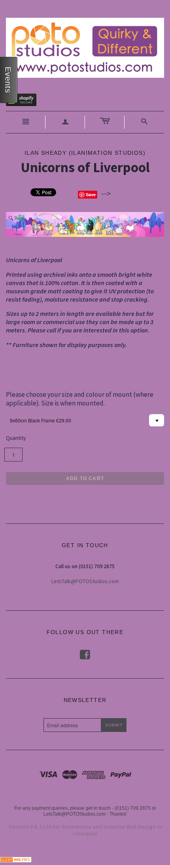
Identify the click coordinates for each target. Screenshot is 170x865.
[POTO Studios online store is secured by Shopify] (26, 101)
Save (91, 194)
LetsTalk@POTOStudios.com (85, 581)
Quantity (16, 437)
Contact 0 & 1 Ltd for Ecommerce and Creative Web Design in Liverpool (85, 830)
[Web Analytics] (16, 859)
